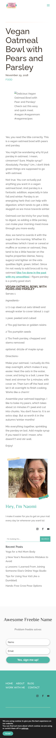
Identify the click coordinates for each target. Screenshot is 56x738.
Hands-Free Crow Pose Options (24, 585)
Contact (34, 688)
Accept (7, 733)
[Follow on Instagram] (37, 529)
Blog (30, 683)
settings (24, 728)
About (20, 683)
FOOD (9, 79)
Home (9, 683)
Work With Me (15, 688)
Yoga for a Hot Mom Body (20, 551)
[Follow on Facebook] (43, 529)
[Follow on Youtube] (48, 529)
